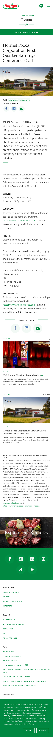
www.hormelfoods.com (12, 503)
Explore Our (25, 532)
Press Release (8, 339)
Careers (7, 596)
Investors (25, 100)
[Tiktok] (21, 569)
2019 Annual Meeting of (22, 375)
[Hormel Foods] (11, 6)
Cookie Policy (12, 723)
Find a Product (10, 638)
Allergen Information (13, 624)
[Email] (22, 109)
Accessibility (9, 619)
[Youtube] (32, 569)
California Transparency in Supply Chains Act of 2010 (26, 670)
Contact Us (8, 628)
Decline (42, 730)
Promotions (8, 651)
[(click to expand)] (48, 6)
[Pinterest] (43, 559)
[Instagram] (21, 559)
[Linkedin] (14, 109)
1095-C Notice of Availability (16, 676)
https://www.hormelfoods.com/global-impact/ (21, 505)
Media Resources (11, 592)
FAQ (4, 633)
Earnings (13, 100)
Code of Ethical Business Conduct (19, 685)
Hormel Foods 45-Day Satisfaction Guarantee (24, 681)
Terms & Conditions (12, 656)
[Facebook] (6, 109)
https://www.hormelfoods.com (19, 220)
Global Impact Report (13, 601)
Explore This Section (25, 32)
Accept (29, 730)
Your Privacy (13, 665)
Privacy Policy (10, 660)
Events (5, 371)
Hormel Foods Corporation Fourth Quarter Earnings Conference (24, 432)
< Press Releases (26, 16)
